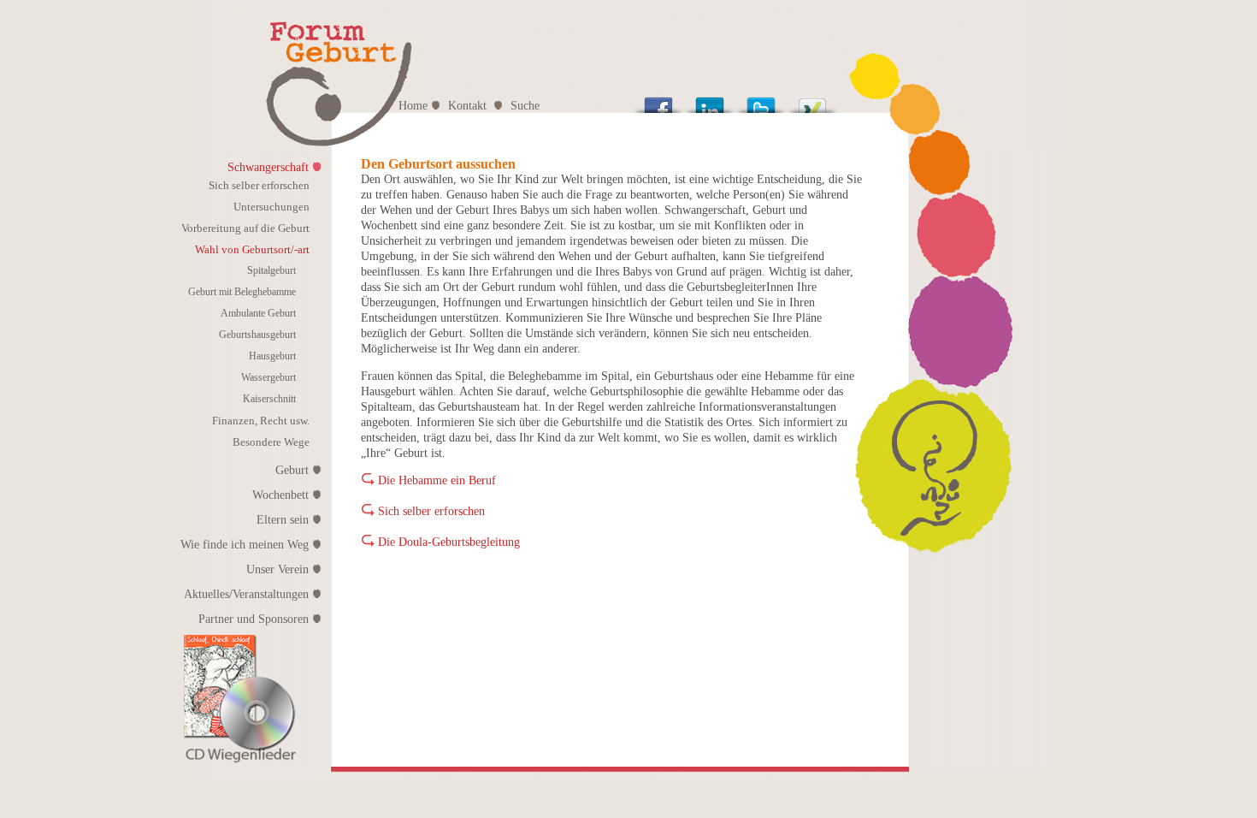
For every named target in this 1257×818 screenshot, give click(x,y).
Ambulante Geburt (258, 313)
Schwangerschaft (268, 167)
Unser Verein (277, 569)
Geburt (292, 470)
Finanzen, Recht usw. (261, 420)
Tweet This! (761, 100)
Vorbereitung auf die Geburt (245, 228)
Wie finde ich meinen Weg (244, 544)
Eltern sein (283, 519)
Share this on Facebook (658, 100)
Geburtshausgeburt (257, 335)
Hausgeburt (272, 356)
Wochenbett (280, 495)
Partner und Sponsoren (253, 619)
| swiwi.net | (929, 807)
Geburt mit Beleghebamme (242, 292)
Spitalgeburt (271, 270)
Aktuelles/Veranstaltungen (246, 594)
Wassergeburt (268, 377)
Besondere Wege (271, 442)
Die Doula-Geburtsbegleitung (449, 542)
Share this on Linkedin (709, 100)
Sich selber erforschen (259, 185)
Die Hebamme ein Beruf (437, 480)
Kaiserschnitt (269, 399)
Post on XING (812, 100)
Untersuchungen (271, 206)
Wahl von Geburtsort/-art (252, 249)
